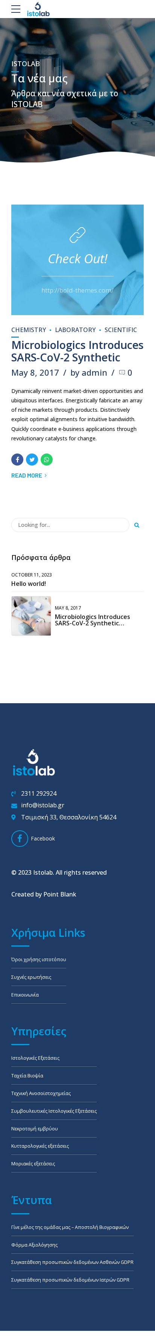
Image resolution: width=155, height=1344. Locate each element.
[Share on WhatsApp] (47, 460)
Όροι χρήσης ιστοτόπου (38, 959)
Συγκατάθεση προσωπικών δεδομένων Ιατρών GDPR (70, 1280)
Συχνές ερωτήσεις (31, 977)
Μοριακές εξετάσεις (33, 1163)
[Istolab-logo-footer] (33, 762)
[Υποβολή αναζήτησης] (136, 525)
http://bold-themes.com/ (77, 290)
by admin (88, 372)
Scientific (121, 330)
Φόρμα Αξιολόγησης (34, 1245)
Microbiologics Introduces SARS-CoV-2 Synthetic (77, 350)
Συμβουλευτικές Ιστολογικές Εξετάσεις (54, 1111)
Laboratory (75, 330)
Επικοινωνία (25, 995)
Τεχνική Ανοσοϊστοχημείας (41, 1093)
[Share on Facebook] (17, 460)
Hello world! (28, 583)
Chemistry (28, 330)
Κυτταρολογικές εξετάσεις (40, 1146)
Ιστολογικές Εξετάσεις (35, 1058)
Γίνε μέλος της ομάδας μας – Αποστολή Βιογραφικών (70, 1227)
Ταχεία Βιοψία (27, 1075)
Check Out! (78, 258)
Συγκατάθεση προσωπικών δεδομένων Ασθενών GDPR (72, 1262)
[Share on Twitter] (32, 460)
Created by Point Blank (43, 894)
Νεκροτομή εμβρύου (34, 1129)
